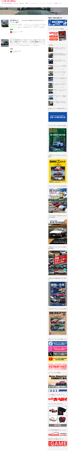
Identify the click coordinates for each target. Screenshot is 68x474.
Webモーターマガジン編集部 (17, 31)
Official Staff (12, 18)
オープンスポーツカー (12, 11)
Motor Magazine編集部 (16, 51)
